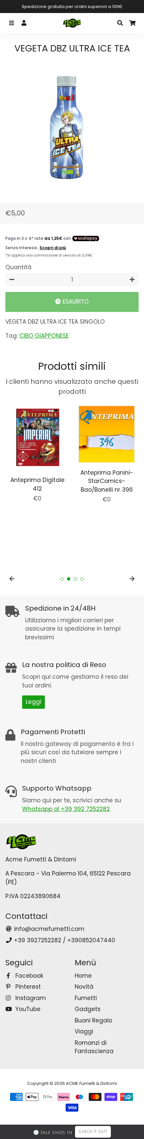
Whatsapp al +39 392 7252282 (66, 809)
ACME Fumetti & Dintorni (91, 1083)
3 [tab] (75, 579)
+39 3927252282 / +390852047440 (63, 940)
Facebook (28, 976)
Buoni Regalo (93, 1020)
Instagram (30, 998)
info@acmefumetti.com (48, 929)
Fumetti (86, 998)
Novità (84, 987)
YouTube (27, 1009)
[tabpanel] (37, 452)
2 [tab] (68, 579)
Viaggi (84, 1031)
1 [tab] (62, 579)
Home (83, 976)
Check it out (93, 1132)
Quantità (18, 267)
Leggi (33, 702)
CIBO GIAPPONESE (44, 336)
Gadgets (87, 1009)
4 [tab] (82, 579)
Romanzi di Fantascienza (94, 1047)
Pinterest (27, 987)
